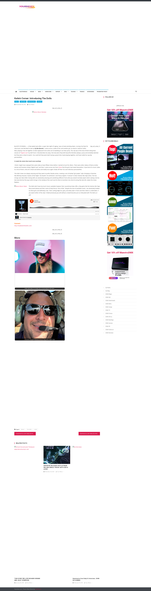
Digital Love (24, 153)
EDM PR (108, 326)
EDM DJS (108, 297)
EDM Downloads (110, 300)
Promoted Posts (102, 91)
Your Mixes (31, 104)
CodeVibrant (38, 589)
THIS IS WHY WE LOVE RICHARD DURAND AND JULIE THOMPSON (27, 579)
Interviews (90, 91)
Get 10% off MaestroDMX (120, 110)
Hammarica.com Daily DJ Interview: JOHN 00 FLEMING (86, 579)
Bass (39, 91)
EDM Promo (109, 313)
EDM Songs (109, 307)
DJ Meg (108, 291)
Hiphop (58, 91)
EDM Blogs (109, 294)
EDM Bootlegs (110, 320)
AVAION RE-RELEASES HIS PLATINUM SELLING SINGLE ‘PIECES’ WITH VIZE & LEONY (56, 467)
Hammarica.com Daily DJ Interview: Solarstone (90, 433)
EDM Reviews (109, 333)
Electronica (23, 91)
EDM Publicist (110, 329)
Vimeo (60, 167)
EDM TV (108, 310)
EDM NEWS (23, 101)
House (32, 91)
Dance (16, 101)
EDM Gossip (109, 323)
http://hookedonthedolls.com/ (23, 226)
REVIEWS (39, 101)
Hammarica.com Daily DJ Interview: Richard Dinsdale (26, 433)
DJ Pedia (108, 287)
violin (35, 429)
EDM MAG (108, 304)
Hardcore (48, 91)
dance (22, 429)
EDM (65, 91)
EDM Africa (109, 316)
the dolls (29, 429)
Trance (82, 91)
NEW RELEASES (31, 101)
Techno (73, 91)
